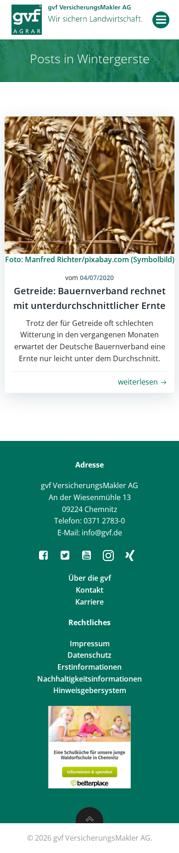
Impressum (90, 643)
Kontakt (89, 590)
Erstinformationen (89, 667)
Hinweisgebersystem (89, 690)
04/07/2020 (97, 277)
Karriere (89, 602)
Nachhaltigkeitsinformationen (89, 679)
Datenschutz (89, 655)
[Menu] (160, 19)
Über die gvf (89, 578)
